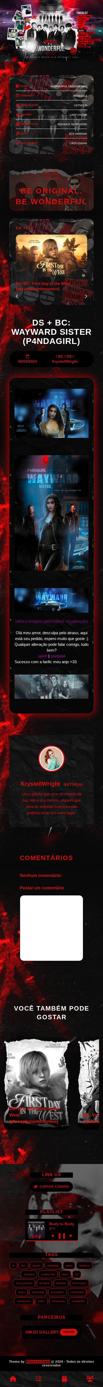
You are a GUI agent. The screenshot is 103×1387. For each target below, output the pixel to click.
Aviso (65, 1274)
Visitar (73, 1331)
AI (13, 1265)
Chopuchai (58, 1301)
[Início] (13, 1379)
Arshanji (29, 1274)
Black (21, 1292)
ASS (23, 1265)
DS (69, 356)
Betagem (44, 1283)
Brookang (38, 1292)
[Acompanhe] (64, 1379)
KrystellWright (65, 361)
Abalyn (36, 1265)
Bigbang (60, 1283)
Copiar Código (54, 1187)
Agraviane (53, 1265)
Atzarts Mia (48, 1274)
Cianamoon (78, 1301)
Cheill (41, 1301)
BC (60, 356)
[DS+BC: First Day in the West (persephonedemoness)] (37, 1128)
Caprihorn (77, 1292)
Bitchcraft (79, 1283)
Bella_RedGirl (24, 1283)
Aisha (69, 1265)
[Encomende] (39, 1379)
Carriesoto (24, 1301)
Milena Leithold (38, 1362)
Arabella (84, 1265)
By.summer (57, 1292)
